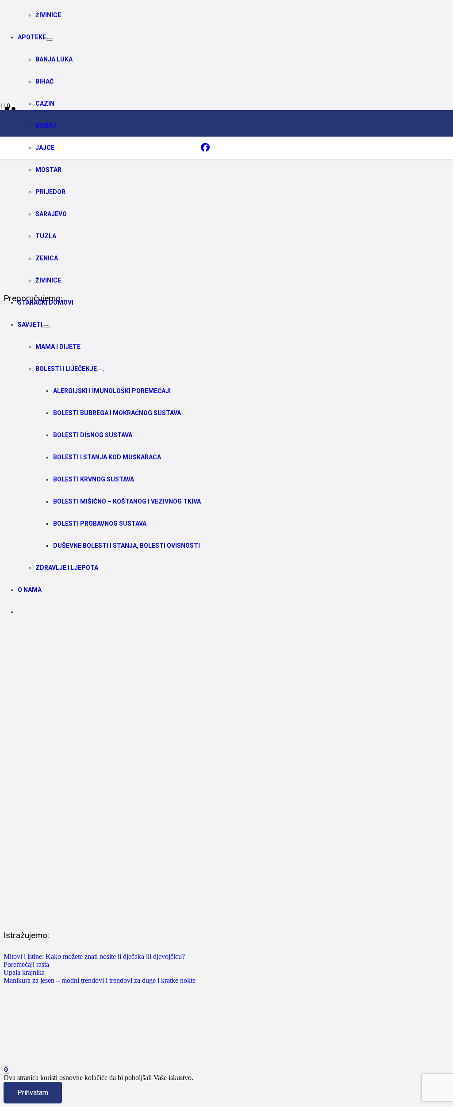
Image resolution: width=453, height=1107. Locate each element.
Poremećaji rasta (26, 964)
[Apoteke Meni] (49, 39)
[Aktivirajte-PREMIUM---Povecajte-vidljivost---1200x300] (226, 273)
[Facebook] (205, 148)
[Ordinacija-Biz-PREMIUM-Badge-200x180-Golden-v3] (263, 194)
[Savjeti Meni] (46, 326)
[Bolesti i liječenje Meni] (100, 371)
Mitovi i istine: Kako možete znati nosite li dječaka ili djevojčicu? (94, 956)
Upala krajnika (24, 972)
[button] (6, 1069)
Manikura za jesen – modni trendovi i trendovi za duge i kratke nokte (100, 980)
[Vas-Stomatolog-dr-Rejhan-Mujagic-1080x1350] (226, 910)
